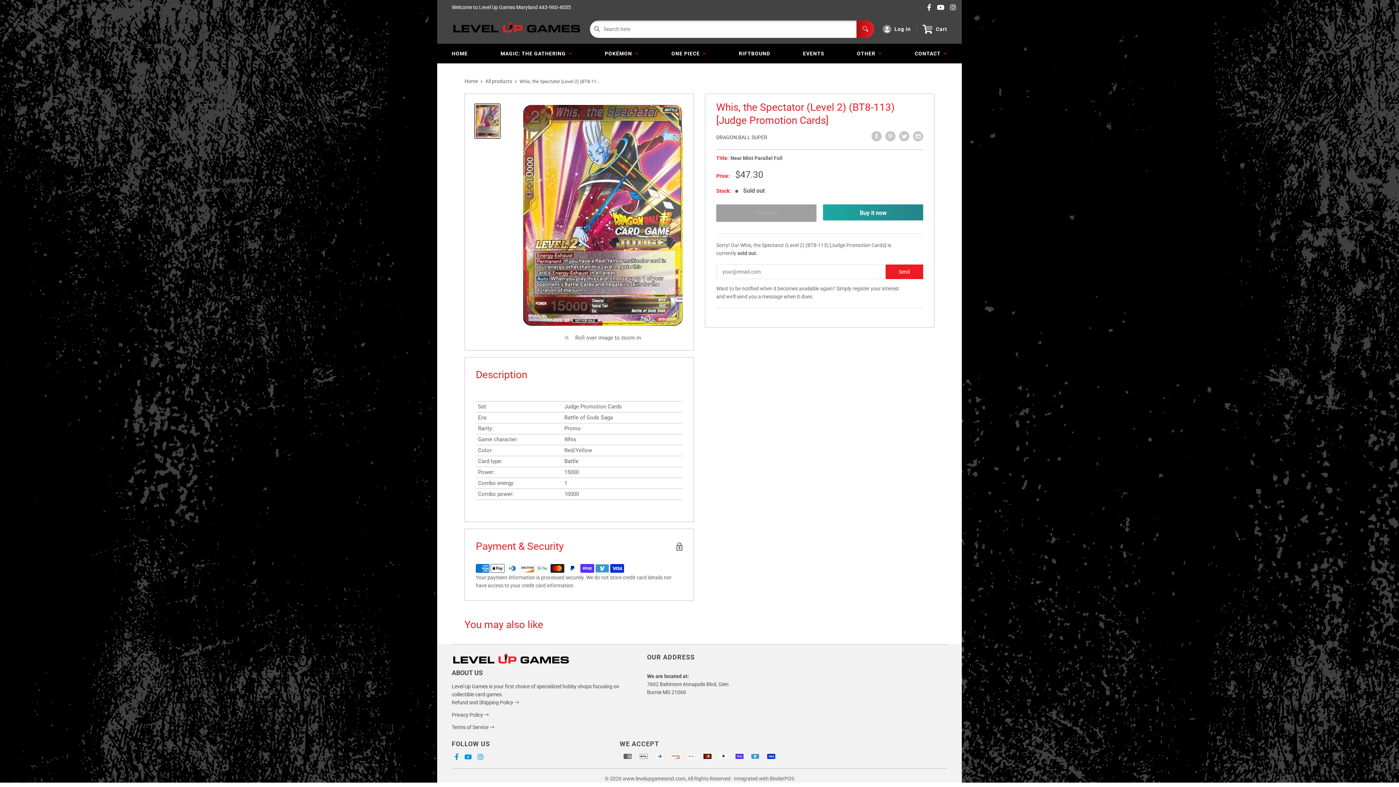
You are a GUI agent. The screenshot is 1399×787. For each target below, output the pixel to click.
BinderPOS (782, 779)
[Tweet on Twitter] (904, 136)
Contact (929, 53)
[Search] (865, 29)
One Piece (687, 53)
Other (867, 53)
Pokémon (620, 53)
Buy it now (873, 213)
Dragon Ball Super (741, 137)
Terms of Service (471, 727)
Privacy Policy (468, 715)
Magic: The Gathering (535, 53)
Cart (941, 29)
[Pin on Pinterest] (890, 136)
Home (460, 53)
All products (498, 81)
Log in (902, 29)
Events (813, 53)
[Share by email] (918, 136)
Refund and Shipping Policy (483, 702)
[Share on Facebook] (876, 136)
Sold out (766, 213)
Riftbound (754, 53)
